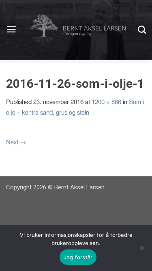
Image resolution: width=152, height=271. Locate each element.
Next (16, 142)
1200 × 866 (106, 102)
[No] (142, 248)
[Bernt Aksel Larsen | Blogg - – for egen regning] (77, 30)
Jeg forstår (78, 257)
